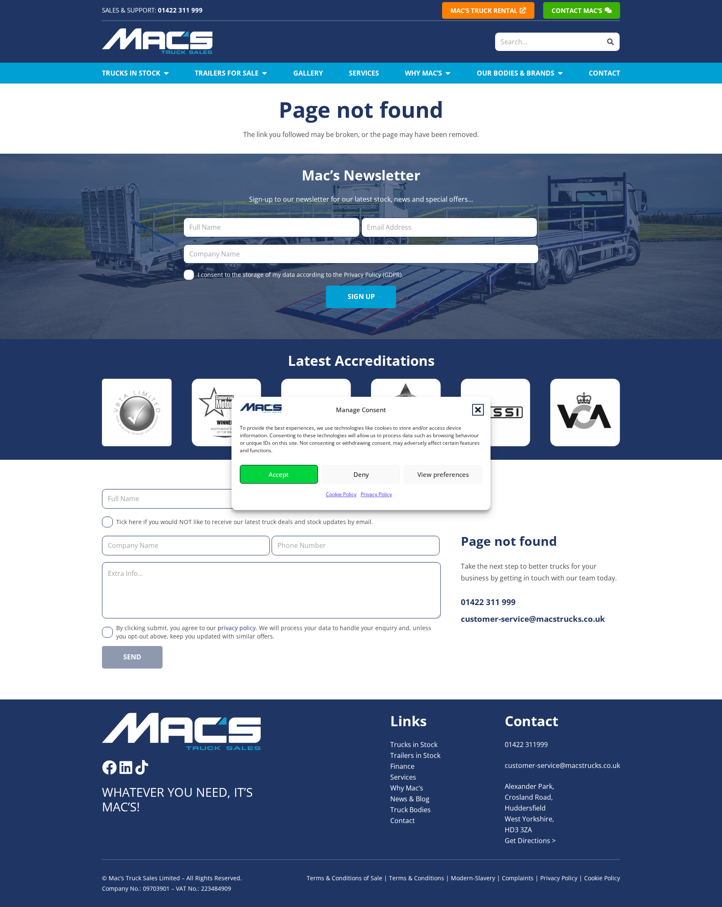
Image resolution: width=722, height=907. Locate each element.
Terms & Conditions (416, 878)
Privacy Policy (376, 494)
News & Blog (410, 798)
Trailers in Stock (415, 755)
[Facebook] (109, 767)
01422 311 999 (180, 10)
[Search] (610, 42)
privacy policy (237, 628)
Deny (361, 474)
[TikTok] (141, 767)
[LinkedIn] (125, 767)
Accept (279, 474)
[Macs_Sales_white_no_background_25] (157, 42)
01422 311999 (526, 744)
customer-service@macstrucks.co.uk (562, 765)
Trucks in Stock (413, 744)
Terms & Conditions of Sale (344, 878)
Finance (402, 766)
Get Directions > (530, 840)
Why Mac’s (406, 788)
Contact (402, 820)
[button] (478, 409)
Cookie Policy (341, 494)
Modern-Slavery (473, 878)
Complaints (518, 878)
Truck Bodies (410, 809)
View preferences (443, 474)
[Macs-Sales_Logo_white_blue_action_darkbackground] (181, 731)
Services (403, 777)
